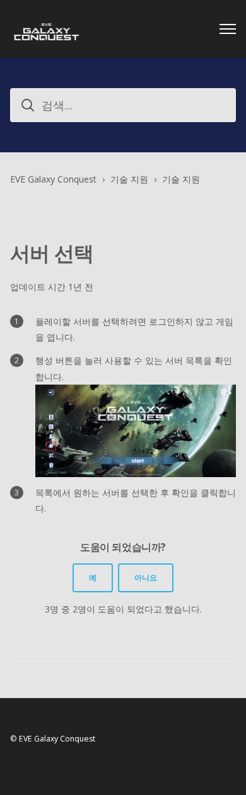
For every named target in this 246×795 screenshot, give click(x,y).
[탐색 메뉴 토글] (227, 29)
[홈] (46, 29)
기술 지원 (129, 179)
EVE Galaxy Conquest (53, 179)
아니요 (145, 577)
